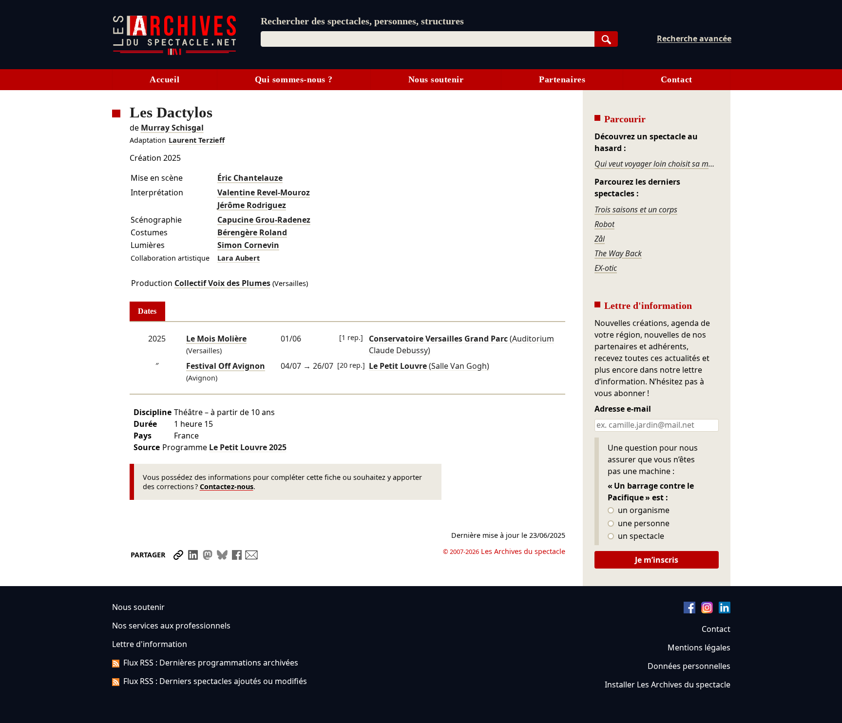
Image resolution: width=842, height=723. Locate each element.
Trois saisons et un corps (635, 209)
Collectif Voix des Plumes (222, 283)
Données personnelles (689, 666)
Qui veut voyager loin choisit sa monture (656, 163)
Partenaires (562, 79)
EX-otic (605, 268)
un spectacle (640, 536)
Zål (599, 238)
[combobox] (427, 39)
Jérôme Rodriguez (251, 205)
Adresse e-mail (622, 409)
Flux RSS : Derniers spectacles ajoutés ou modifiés (215, 681)
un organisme (643, 510)
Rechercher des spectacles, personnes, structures (362, 21)
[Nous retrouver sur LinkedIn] (724, 610)
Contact (676, 79)
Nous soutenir (436, 79)
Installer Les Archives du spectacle (667, 684)
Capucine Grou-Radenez (263, 219)
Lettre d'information (149, 644)
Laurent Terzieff (197, 140)
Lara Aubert (238, 258)
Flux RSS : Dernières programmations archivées (210, 662)
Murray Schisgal (172, 127)
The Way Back (618, 253)
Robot (604, 224)
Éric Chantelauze (250, 177)
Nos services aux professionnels (171, 625)
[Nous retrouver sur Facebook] (689, 610)
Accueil (164, 79)
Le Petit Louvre (248, 447)
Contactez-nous (226, 486)
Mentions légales (699, 647)
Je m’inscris (656, 559)
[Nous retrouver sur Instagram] (707, 610)
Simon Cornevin (248, 245)
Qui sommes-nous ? (294, 79)
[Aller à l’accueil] (174, 53)
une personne (643, 523)
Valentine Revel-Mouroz (263, 192)
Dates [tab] (147, 311)
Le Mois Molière (216, 338)
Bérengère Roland (252, 232)
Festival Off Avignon (225, 366)
